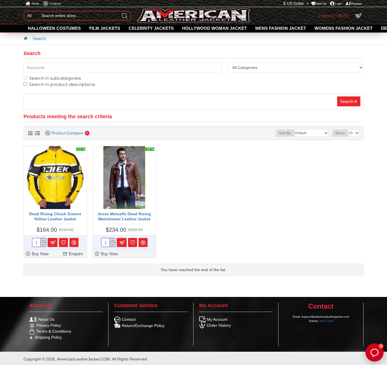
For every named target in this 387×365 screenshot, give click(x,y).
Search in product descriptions (62, 84)
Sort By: (285, 133)
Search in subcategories (55, 78)
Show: (340, 133)
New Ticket (326, 320)
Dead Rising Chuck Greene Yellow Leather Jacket (55, 216)
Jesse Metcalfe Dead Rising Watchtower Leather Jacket (124, 216)
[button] (374, 352)
